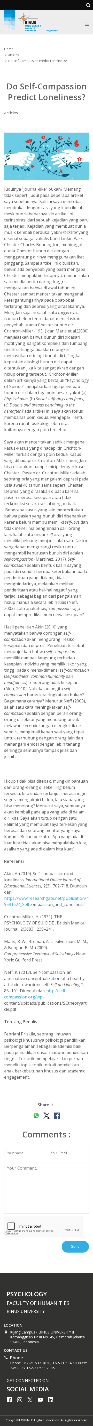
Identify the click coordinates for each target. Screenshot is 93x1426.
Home (8, 49)
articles (13, 55)
